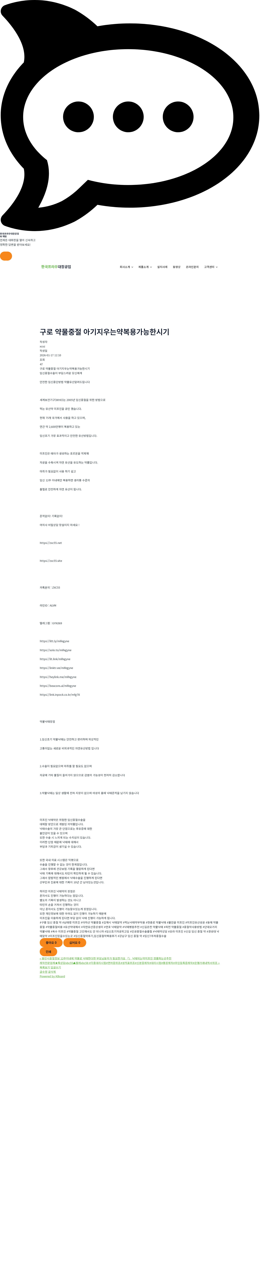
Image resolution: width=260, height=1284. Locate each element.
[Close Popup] (6, 256)
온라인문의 (192, 267)
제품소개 (143, 267)
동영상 (177, 267)
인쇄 (48, 951)
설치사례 (162, 267)
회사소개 (125, 267)
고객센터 (209, 267)
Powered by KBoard (52, 976)
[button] (131, 267)
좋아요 (51, 942)
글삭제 (52, 972)
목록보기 (45, 967)
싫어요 (74, 942)
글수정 (43, 972)
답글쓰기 (56, 967)
